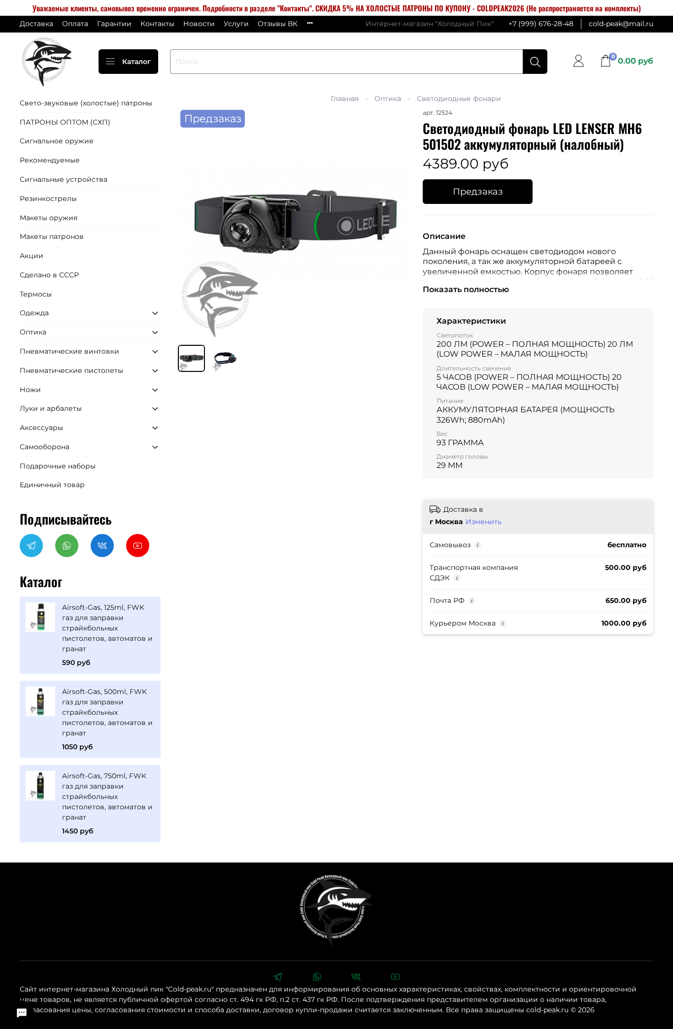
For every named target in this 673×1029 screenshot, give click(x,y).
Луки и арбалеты (51, 408)
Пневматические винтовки (69, 351)
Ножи (30, 389)
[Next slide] (395, 222)
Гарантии (114, 23)
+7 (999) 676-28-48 (540, 23)
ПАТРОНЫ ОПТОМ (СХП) (65, 122)
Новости (199, 23)
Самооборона (44, 446)
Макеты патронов (52, 236)
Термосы (36, 294)
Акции (31, 255)
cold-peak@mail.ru (621, 23)
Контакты (157, 23)
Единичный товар (52, 484)
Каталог (136, 61)
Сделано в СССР (49, 274)
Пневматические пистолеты (71, 370)
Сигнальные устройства (63, 179)
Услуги (236, 23)
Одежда (34, 312)
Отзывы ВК (278, 23)
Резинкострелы (48, 198)
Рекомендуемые (50, 160)
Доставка (36, 23)
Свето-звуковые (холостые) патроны (86, 103)
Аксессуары (41, 427)
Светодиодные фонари (459, 98)
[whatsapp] (316, 977)
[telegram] (277, 977)
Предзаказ (478, 191)
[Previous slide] (191, 222)
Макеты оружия (48, 217)
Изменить (484, 521)
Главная (345, 98)
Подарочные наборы (58, 466)
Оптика (387, 98)
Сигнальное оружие (57, 140)
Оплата (75, 23)
